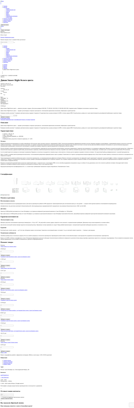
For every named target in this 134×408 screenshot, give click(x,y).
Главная (5, 6)
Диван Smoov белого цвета (7, 279)
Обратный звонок (4, 24)
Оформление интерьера (11, 16)
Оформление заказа (9, 37)
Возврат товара (7, 21)
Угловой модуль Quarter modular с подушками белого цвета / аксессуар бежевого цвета (21, 310)
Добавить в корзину (5, 117)
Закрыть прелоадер (5, 30)
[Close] (1, 388)
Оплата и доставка (7, 18)
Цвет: (2, 97)
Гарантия (32, 119)
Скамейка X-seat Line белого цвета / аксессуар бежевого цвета (15, 256)
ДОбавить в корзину (5, 255)
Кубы (7, 13)
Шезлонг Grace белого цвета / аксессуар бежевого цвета (14, 290)
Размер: (2, 99)
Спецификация (17, 119)
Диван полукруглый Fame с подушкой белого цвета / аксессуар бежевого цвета (19, 331)
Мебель (8, 14)
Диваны (5, 68)
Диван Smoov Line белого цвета (8, 268)
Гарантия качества (7, 19)
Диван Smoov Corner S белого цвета (9, 342)
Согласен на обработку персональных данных (13, 397)
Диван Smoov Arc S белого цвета (8, 246)
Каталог (5, 7)
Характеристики (10, 119)
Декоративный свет (10, 9)
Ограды (8, 11)
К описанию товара (5, 118)
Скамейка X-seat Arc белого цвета (9, 300)
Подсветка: (3, 102)
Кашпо (7, 8)
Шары (7, 12)
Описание (3, 119)
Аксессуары (9, 17)
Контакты (5, 22)
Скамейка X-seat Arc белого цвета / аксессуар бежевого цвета (15, 320)
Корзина (3, 37)
